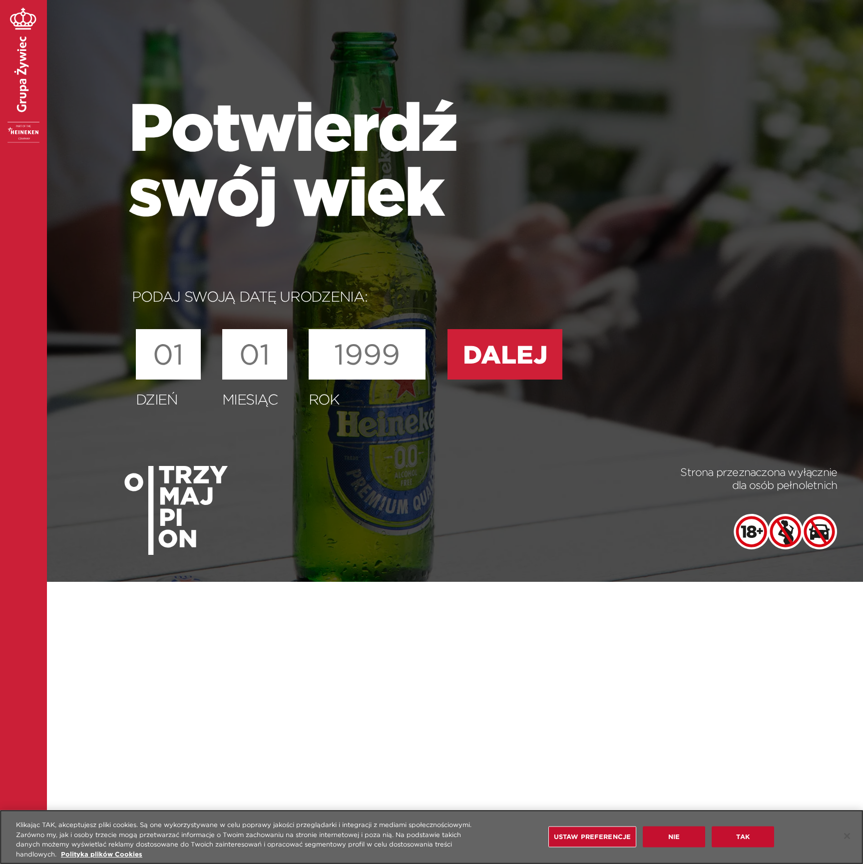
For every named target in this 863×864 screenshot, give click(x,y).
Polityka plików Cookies (101, 854)
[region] (431, 837)
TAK (742, 836)
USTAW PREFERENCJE (592, 836)
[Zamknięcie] (847, 836)
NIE (674, 836)
